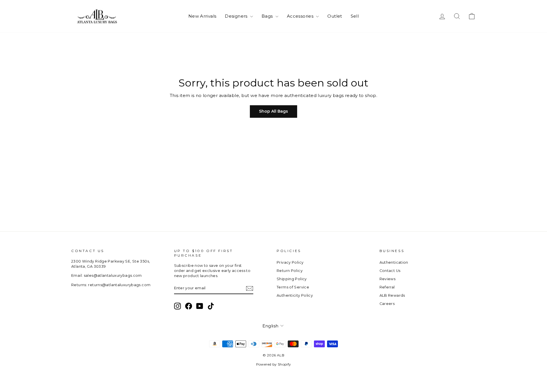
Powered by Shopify (273, 364)
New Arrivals (202, 16)
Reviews (387, 279)
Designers (237, 16)
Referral (387, 287)
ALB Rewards (392, 295)
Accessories (301, 16)
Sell (355, 16)
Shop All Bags (273, 111)
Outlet (334, 16)
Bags (268, 16)
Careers (387, 304)
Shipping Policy (292, 279)
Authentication (393, 262)
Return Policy (290, 271)
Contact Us (390, 271)
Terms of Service (293, 287)
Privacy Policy (290, 262)
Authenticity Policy (295, 295)
